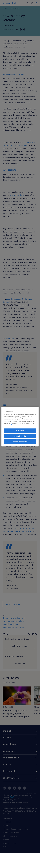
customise (20, 430)
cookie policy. (9, 425)
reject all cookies (20, 436)
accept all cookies (20, 442)
